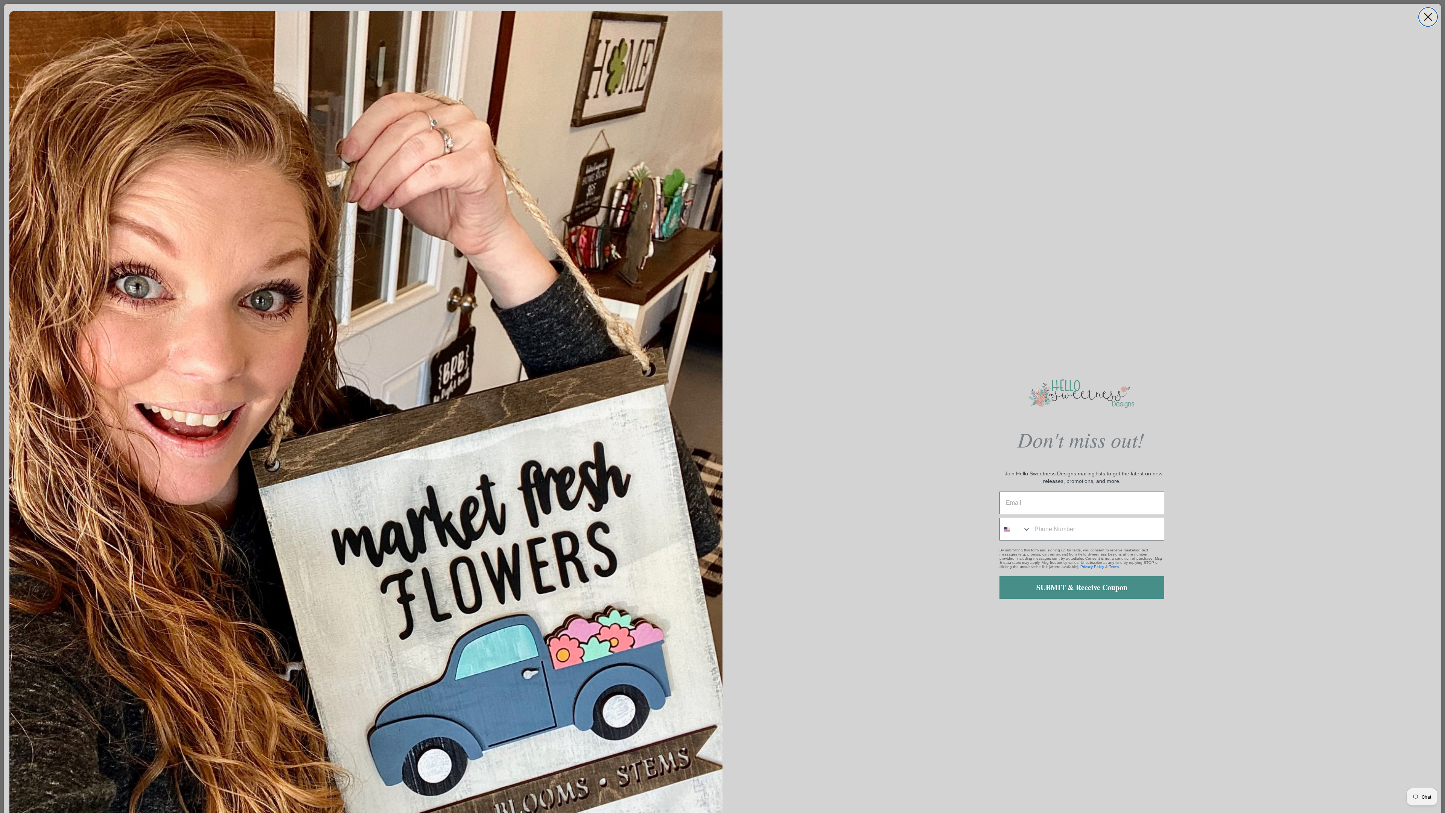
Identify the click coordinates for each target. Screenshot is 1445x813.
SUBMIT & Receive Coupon (1081, 587)
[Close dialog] (1428, 17)
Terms (1114, 567)
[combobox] (1015, 529)
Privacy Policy (1092, 567)
